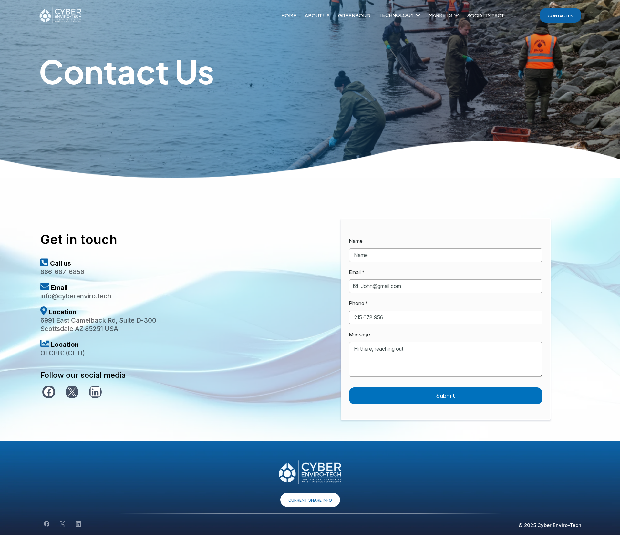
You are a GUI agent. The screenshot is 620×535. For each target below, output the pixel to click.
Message (359, 334)
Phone (358, 303)
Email (356, 272)
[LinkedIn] (95, 392)
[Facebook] (48, 392)
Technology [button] (397, 15)
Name (356, 241)
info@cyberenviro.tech (75, 296)
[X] (72, 392)
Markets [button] (441, 15)
